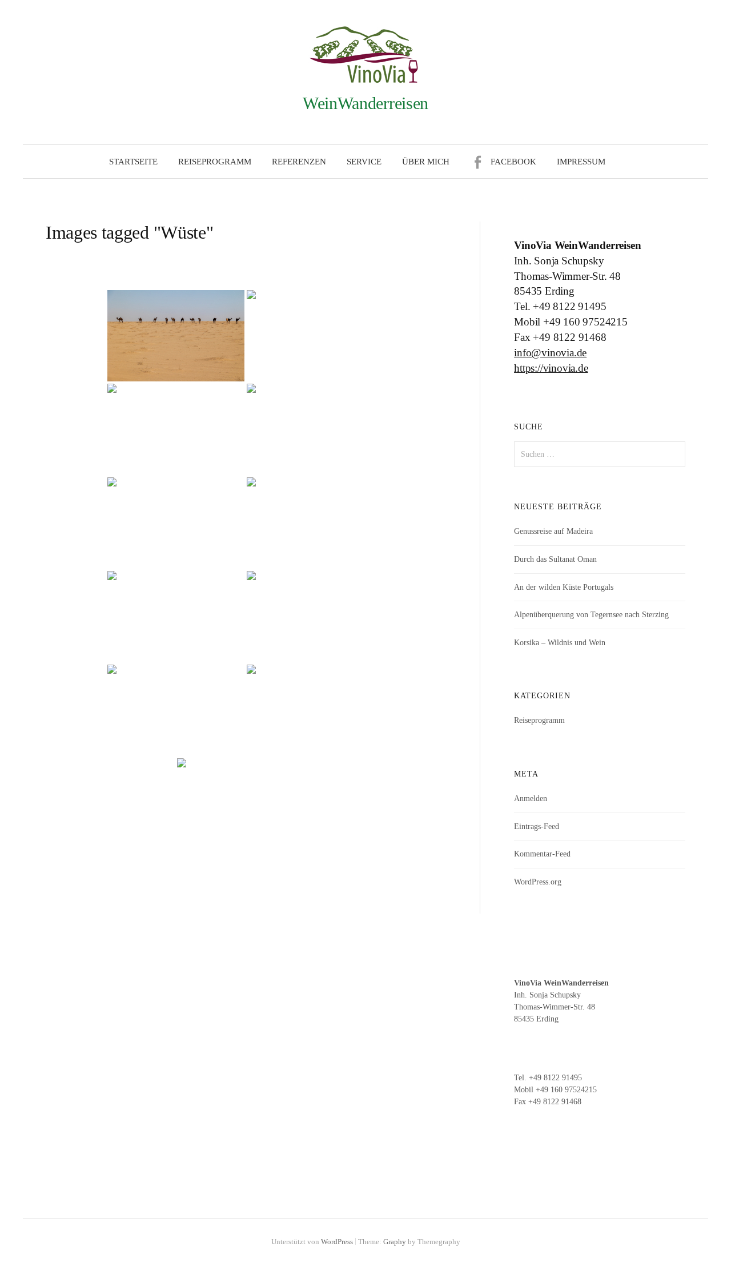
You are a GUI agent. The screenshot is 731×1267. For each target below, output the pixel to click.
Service (364, 161)
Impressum (581, 161)
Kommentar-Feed (542, 854)
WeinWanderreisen (365, 103)
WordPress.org (537, 882)
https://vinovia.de (551, 368)
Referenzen (299, 161)
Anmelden (530, 798)
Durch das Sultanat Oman (555, 559)
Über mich (425, 161)
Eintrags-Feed (536, 826)
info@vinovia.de (550, 353)
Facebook (513, 161)
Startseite (133, 161)
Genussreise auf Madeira (553, 531)
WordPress (337, 1241)
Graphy (394, 1241)
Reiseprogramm (214, 161)
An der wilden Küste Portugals (563, 587)
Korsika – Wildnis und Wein (559, 642)
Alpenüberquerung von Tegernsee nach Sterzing (591, 614)
